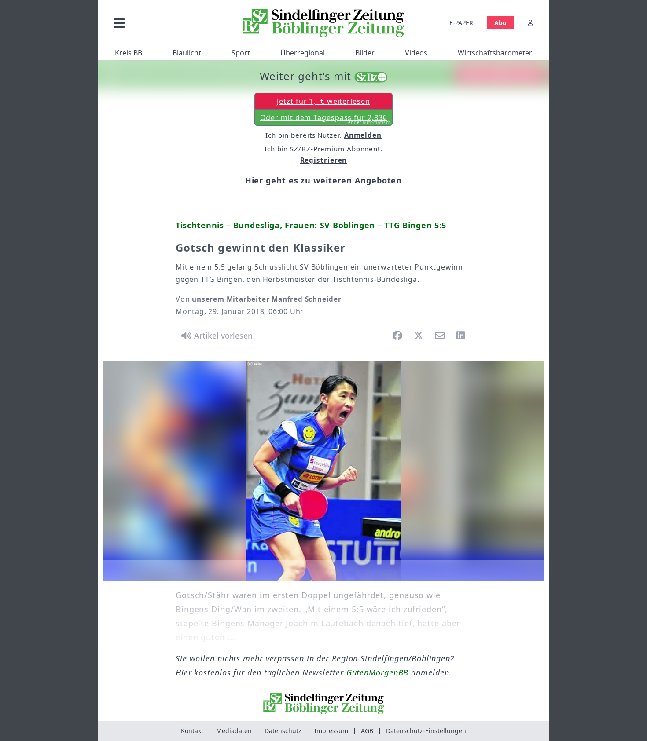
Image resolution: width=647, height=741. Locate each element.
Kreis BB (128, 53)
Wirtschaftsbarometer (495, 53)
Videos (416, 53)
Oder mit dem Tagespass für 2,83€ (326, 119)
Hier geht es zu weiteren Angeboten (323, 180)
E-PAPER (461, 22)
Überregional (302, 53)
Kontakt (192, 730)
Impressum (331, 730)
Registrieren (323, 160)
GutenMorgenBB (377, 672)
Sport (241, 53)
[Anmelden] (530, 22)
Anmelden (363, 135)
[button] (166, 22)
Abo (500, 22)
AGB (367, 730)
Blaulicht (187, 53)
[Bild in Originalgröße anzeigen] (323, 471)
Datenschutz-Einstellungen (426, 730)
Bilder (365, 53)
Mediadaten (234, 730)
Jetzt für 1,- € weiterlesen (323, 101)
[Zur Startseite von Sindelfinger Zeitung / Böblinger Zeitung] (323, 23)
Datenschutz (283, 730)
